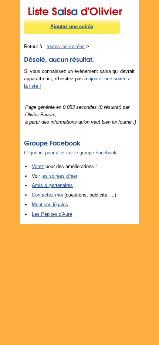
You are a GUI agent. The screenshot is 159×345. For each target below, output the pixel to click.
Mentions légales (50, 204)
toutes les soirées (66, 46)
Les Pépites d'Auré (52, 214)
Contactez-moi (47, 195)
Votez (38, 166)
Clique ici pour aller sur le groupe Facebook (70, 152)
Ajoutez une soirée (71, 26)
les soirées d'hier (59, 176)
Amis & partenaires (52, 185)
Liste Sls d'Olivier (75, 10)
